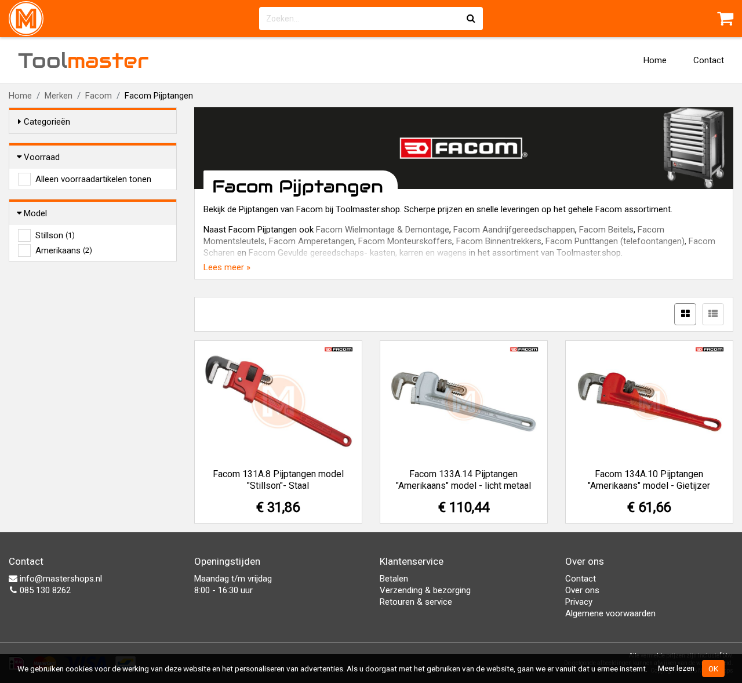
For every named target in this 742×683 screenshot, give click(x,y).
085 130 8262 (44, 590)
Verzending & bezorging (425, 590)
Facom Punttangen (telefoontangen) (615, 241)
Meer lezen (676, 668)
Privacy (578, 602)
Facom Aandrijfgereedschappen (514, 229)
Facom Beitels (606, 229)
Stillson (55, 235)
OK (713, 668)
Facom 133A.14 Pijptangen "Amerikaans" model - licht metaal (463, 479)
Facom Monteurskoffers (405, 241)
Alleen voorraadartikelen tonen (93, 179)
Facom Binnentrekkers (498, 241)
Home (655, 60)
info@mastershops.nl (59, 578)
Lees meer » (226, 267)
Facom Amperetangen (311, 241)
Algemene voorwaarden (610, 613)
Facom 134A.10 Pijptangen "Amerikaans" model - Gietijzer (649, 479)
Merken (58, 95)
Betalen (394, 578)
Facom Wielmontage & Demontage (382, 229)
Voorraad (42, 157)
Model (35, 213)
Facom (98, 95)
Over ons (582, 590)
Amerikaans (63, 250)
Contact (708, 60)
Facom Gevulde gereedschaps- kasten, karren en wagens (358, 253)
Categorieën (47, 122)
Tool (83, 60)
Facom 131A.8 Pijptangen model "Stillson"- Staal (278, 479)
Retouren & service (416, 602)
